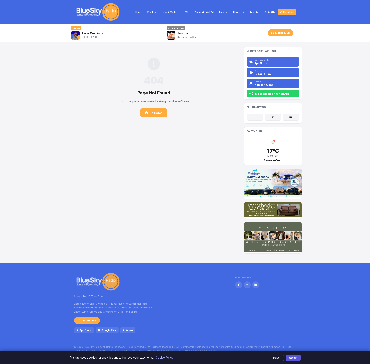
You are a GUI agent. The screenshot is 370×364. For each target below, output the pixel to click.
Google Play (109, 330)
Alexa (129, 330)
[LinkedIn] (291, 117)
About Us (237, 12)
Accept (293, 357)
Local (222, 12)
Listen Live (288, 12)
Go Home (155, 113)
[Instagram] (273, 117)
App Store (85, 330)
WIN (187, 12)
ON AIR (150, 12)
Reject (276, 357)
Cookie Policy (164, 357)
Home (138, 12)
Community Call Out (204, 12)
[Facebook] (255, 117)
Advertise (254, 12)
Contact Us (269, 12)
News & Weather (169, 12)
